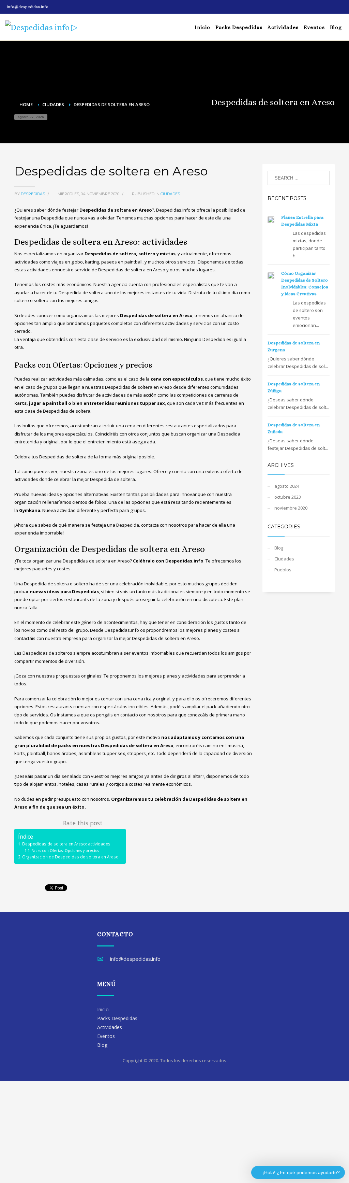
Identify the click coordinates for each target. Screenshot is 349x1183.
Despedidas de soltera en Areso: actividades (66, 843)
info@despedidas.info (27, 6)
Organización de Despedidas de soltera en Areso (70, 856)
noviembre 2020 (290, 508)
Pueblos (282, 570)
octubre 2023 (287, 497)
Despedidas (33, 193)
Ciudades (170, 193)
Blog (278, 548)
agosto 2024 (286, 486)
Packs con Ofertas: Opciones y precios (65, 850)
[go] (321, 178)
